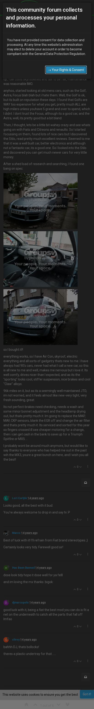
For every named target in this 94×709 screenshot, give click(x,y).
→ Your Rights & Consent (66, 70)
